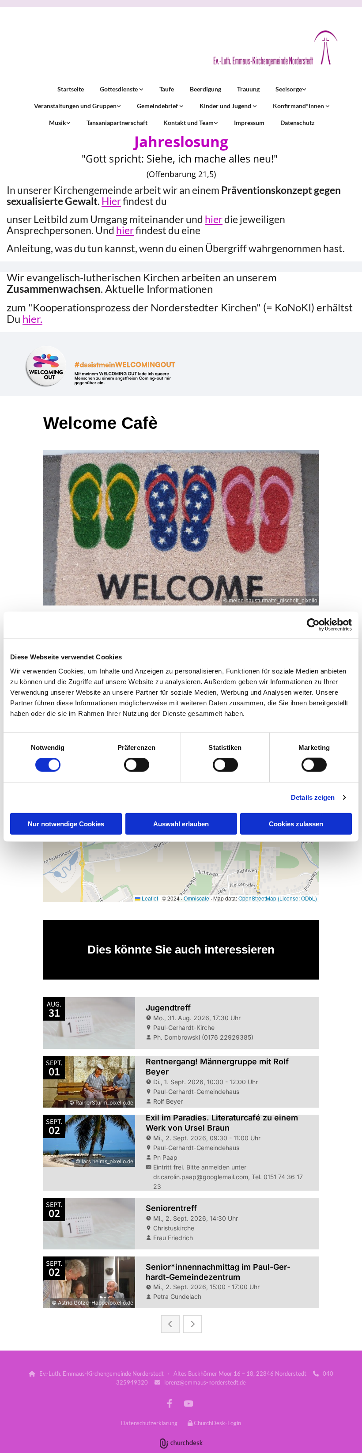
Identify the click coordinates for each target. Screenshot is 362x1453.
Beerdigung (205, 89)
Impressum (249, 122)
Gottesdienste (119, 89)
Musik (57, 122)
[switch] (136, 765)
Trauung (248, 89)
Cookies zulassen (296, 823)
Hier (111, 201)
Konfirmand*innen (299, 106)
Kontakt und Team (188, 122)
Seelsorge (288, 89)
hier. (32, 318)
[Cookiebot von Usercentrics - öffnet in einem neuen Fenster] (313, 625)
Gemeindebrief (158, 106)
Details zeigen (313, 797)
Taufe (166, 89)
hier (213, 219)
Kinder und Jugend (226, 106)
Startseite (70, 89)
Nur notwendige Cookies (66, 823)
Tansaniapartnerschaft (117, 122)
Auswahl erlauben (181, 823)
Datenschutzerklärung (149, 1423)
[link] (121, 89)
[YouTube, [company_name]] (188, 1403)
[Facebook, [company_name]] (169, 1403)
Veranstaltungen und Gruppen (75, 106)
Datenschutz (297, 122)
